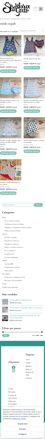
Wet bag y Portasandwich (13, 280)
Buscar (38, 205)
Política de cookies (19, 418)
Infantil (4, 234)
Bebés (4, 217)
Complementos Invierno (12, 267)
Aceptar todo (22, 424)
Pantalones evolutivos (11, 241)
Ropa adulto (8, 270)
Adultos (4, 260)
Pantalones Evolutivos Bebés (14, 224)
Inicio (1, 19)
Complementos (9, 254)
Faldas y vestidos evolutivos (13, 247)
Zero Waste (6, 274)
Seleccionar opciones (8, 71)
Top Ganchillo (8, 264)
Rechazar (22, 429)
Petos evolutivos (10, 251)
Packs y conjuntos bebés (12, 231)
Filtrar (5, 335)
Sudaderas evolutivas (11, 244)
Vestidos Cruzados (10, 237)
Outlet (4, 284)
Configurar (22, 434)
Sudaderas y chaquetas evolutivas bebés (18, 227)
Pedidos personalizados (10, 287)
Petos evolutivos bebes (12, 221)
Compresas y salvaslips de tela (14, 277)
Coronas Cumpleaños (11, 257)
